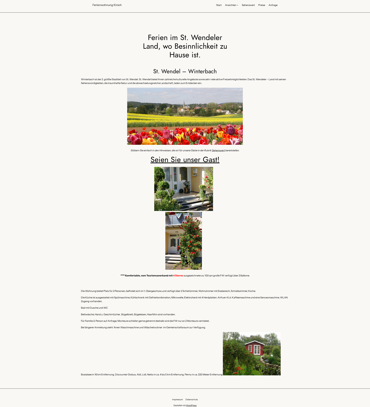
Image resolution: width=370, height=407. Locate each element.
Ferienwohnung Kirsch (107, 5)
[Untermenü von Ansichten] (237, 5)
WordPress (191, 405)
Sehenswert (218, 150)
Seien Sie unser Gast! (185, 159)
